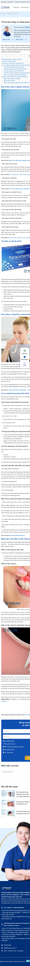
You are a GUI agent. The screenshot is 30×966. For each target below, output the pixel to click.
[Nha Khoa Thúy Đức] (5, 7)
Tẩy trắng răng (8, 752)
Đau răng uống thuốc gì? (17, 535)
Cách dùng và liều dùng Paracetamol (14, 67)
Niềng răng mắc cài (9, 744)
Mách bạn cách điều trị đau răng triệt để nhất (14, 76)
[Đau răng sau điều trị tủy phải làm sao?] (8, 804)
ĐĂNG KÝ (4, 701)
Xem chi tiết (6, 39)
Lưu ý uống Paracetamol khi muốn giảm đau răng (16, 65)
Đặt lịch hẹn (19, 39)
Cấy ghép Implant (9, 749)
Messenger (24, 359)
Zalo (24, 365)
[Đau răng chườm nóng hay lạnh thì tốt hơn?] (8, 813)
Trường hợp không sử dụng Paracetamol (15, 69)
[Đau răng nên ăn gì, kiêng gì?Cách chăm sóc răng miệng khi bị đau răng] (8, 794)
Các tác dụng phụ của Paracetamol (14, 71)
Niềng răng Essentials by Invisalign (14, 746)
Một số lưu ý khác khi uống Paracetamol (15, 74)
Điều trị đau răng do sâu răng (12, 78)
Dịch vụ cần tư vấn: (8, 741)
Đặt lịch (24, 353)
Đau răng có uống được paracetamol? (13, 63)
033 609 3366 (7, 945)
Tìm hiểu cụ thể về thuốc (9, 61)
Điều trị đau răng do (9, 80)
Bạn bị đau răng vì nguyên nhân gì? (11, 59)
